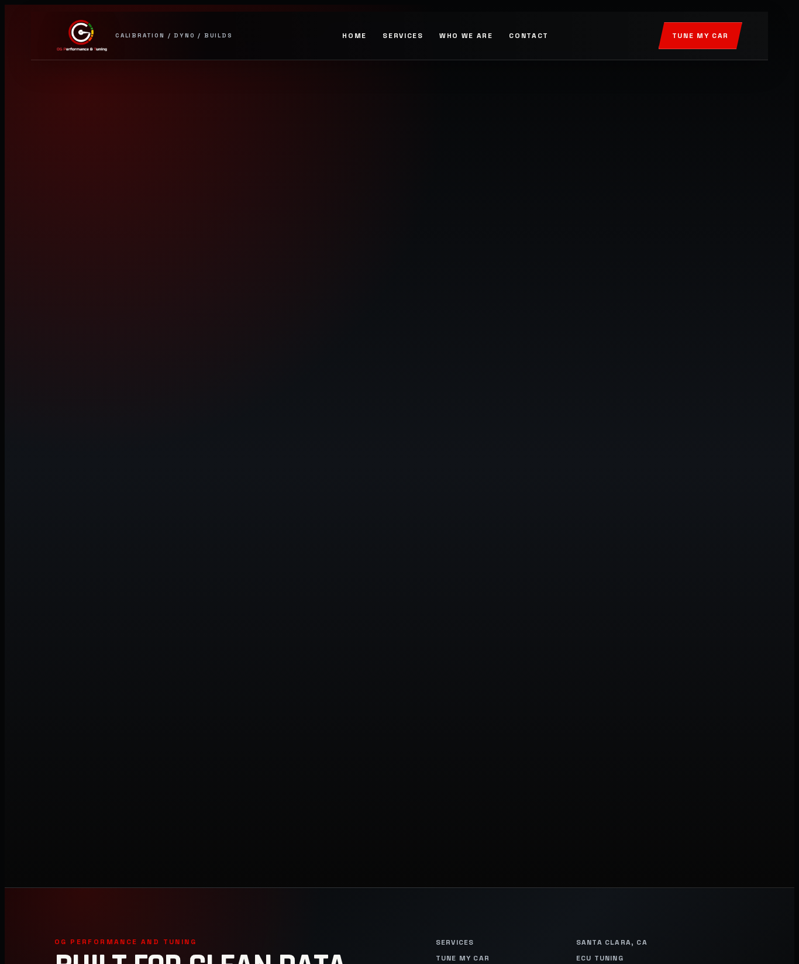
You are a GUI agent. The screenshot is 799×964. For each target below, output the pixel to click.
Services (403, 35)
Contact (529, 35)
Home (354, 35)
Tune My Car (700, 35)
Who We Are (466, 35)
